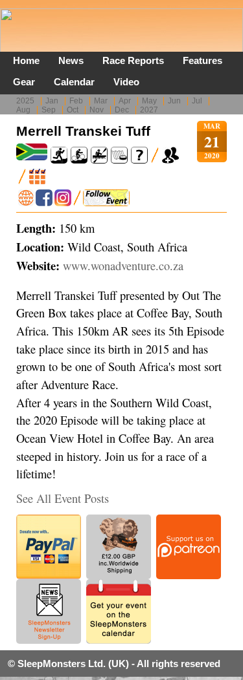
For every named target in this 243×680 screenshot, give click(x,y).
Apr (125, 100)
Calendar (74, 81)
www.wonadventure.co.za (123, 265)
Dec (122, 109)
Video (126, 81)
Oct (72, 109)
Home (26, 60)
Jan (51, 100)
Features (202, 60)
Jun (174, 100)
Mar (101, 100)
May (149, 100)
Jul (197, 100)
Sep (48, 109)
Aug (23, 109)
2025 (25, 100)
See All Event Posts (62, 498)
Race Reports (133, 60)
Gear (24, 81)
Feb (76, 100)
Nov (96, 109)
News (71, 60)
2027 (149, 109)
